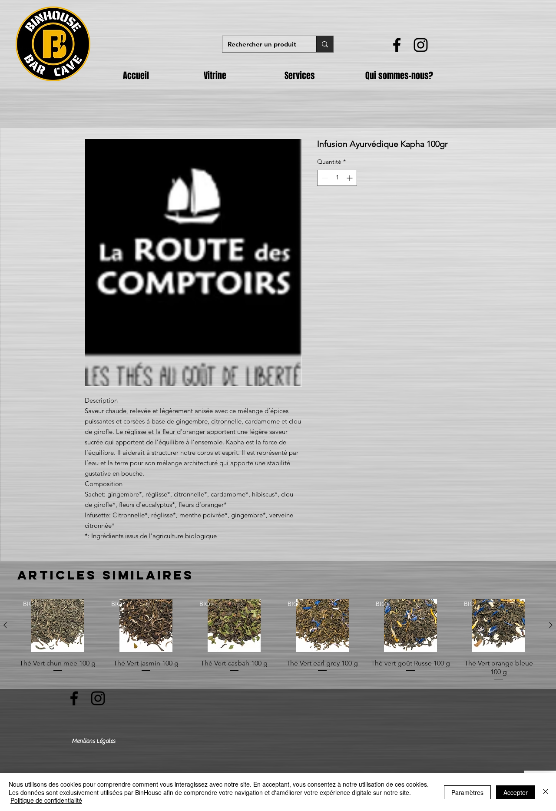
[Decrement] (323, 177)
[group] (278, 640)
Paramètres (467, 792)
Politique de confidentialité (46, 800)
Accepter (515, 792)
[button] (237, 75)
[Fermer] (545, 792)
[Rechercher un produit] (324, 44)
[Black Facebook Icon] (396, 45)
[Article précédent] (5, 625)
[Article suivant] (551, 625)
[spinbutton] (337, 177)
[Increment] (350, 177)
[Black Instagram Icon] (420, 45)
